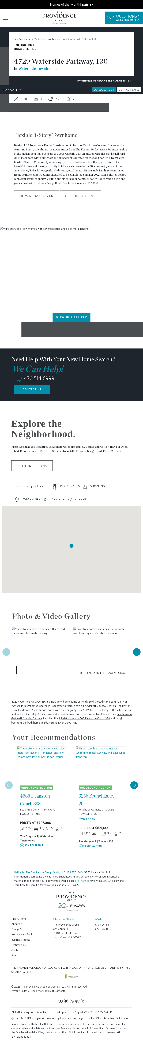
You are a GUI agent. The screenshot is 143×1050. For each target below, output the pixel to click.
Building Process (20, 939)
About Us (16, 924)
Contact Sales (129, 89)
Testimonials (18, 945)
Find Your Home (22, 39)
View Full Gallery (71, 317)
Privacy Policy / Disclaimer (27, 990)
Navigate (11, 89)
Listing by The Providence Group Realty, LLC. (40, 872)
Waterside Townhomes (47, 39)
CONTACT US (32, 389)
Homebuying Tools (22, 934)
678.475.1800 (74, 872)
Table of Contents (55, 990)
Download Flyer (36, 196)
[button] (137, 652)
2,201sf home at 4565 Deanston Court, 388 (84, 718)
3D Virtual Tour (34, 845)
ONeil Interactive (105, 1018)
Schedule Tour (104, 89)
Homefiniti (66, 1018)
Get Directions (80, 196)
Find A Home (19, 918)
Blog (14, 955)
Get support (123, 1018)
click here (80, 880)
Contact (16, 950)
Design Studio (19, 929)
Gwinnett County (95, 705)
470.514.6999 (38, 378)
